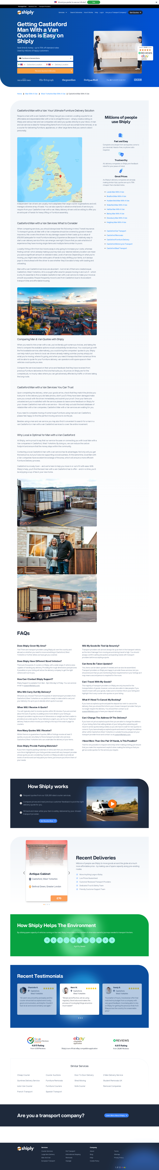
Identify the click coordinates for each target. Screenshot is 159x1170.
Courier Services (47, 1151)
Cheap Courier (23, 1075)
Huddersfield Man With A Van (118, 200)
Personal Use (22, 6)
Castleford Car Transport (116, 231)
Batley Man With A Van (115, 213)
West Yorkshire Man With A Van (53, 93)
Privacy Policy (119, 1158)
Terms (116, 1151)
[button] (69, 872)
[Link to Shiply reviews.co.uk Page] (121, 1040)
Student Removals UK (112, 1080)
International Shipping (73, 1154)
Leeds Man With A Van (115, 192)
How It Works (88, 12)
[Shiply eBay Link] (123, 1167)
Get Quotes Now (47, 821)
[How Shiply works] (112, 804)
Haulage (68, 1161)
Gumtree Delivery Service (28, 1080)
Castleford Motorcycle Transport (119, 244)
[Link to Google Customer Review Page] (38, 1040)
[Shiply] (25, 12)
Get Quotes (134, 12)
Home (19, 93)
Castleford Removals (115, 235)
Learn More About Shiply (115, 1115)
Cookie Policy (94, 1161)
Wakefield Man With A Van (117, 205)
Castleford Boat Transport (117, 248)
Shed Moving (80, 1080)
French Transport (24, 1091)
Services (61, 12)
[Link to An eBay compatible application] (79, 1040)
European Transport (48, 1161)
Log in (102, 12)
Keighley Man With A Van (116, 222)
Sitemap (117, 1154)
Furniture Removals (54, 1080)
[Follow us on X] (116, 1167)
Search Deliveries (76, 12)
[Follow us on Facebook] (117, 1167)
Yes (93, 2)
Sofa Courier (80, 1086)
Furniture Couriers (54, 1086)
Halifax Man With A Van (116, 209)
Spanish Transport (54, 1091)
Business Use (33, 6)
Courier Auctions (53, 1075)
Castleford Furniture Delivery (118, 239)
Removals (69, 1158)
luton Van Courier (24, 1086)
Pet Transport (70, 1151)
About (92, 1151)
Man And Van (46, 1158)
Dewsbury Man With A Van (117, 218)
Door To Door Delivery (84, 1075)
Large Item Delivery (48, 1154)
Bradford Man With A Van (116, 196)
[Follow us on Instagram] (120, 1167)
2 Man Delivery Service (113, 1075)
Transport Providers (45, 6)
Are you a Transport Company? (115, 12)
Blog (91, 1154)
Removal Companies (112, 1086)
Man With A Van (31, 93)
